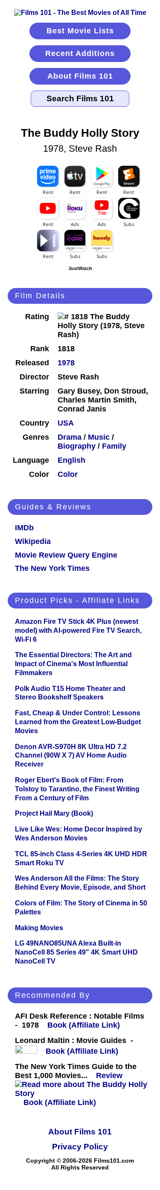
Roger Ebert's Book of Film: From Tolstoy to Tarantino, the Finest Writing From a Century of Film (77, 789)
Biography (77, 446)
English (71, 460)
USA (66, 423)
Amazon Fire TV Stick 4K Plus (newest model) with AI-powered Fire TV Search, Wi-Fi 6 (78, 630)
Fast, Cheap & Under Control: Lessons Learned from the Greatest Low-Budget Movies (78, 722)
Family (114, 446)
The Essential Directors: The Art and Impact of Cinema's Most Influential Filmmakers (73, 663)
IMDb (24, 527)
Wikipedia (33, 541)
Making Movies (39, 927)
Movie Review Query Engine (66, 555)
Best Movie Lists (80, 30)
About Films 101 (80, 76)
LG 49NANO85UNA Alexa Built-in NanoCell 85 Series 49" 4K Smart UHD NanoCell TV (76, 952)
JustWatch (80, 268)
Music (99, 437)
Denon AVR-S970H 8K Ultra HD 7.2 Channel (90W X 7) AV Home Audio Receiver (71, 755)
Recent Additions (80, 53)
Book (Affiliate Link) (83, 1025)
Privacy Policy (80, 1146)
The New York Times (52, 568)
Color (68, 474)
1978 (66, 362)
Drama (69, 437)
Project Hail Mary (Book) (54, 813)
